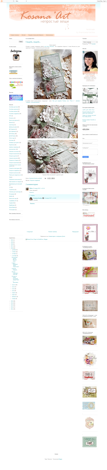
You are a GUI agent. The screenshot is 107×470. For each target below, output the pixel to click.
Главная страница (15, 35)
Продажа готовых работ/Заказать (35, 35)
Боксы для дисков (13, 120)
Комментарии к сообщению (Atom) (57, 236)
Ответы (33, 195)
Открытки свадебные (35, 180)
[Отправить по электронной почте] (48, 178)
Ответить (31, 192)
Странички (11, 189)
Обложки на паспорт (14, 151)
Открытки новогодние (14, 168)
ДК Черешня (12, 129)
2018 (12, 244)
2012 (12, 307)
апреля (14, 292)
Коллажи (11, 140)
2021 (12, 240)
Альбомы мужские (13, 109)
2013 (12, 305)
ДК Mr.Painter (12, 136)
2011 (12, 309)
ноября (14, 251)
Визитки (11, 122)
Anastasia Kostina (37, 198)
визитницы (11, 124)
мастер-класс (12, 149)
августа (14, 284)
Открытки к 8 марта (13, 160)
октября (14, 253)
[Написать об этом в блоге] (49, 178)
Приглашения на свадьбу (15, 181)
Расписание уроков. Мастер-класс (14, 259)
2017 (12, 246)
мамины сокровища (13, 147)
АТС (10, 115)
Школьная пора (13, 198)
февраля (14, 296)
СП (10, 187)
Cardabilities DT (12, 200)
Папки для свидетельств (15, 175)
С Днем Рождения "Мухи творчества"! (15, 264)
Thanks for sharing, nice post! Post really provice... (89, 116)
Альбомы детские (13, 107)
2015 (12, 301)
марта (13, 294)
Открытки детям (13, 156)
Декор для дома (13, 127)
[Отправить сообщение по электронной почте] (45, 178)
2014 (12, 303)
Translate (93, 44)
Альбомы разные (13, 111)
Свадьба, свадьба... (15, 269)
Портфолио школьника (14, 179)
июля (13, 286)
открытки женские (13, 158)
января (14, 298)
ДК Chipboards (12, 131)
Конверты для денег (14, 142)
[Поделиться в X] (51, 178)
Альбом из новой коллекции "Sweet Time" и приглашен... (15, 279)
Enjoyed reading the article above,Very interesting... (88, 112)
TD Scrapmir (12, 209)
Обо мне (23, 35)
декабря (14, 249)
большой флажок (35, 102)
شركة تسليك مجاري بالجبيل (88, 109)
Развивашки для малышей (15, 184)
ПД (10, 177)
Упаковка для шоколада (15, 191)
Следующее (30, 231)
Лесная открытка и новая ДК (15, 273)
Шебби (10, 196)
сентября (14, 255)
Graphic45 (11, 203)
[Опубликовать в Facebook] (52, 178)
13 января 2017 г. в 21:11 (39, 188)
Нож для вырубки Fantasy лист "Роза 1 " (63, 100)
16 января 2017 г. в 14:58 (50, 198)
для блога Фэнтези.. (49, 46)
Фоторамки (11, 194)
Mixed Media (12, 207)
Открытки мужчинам (14, 162)
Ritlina (31, 188)
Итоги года (11, 138)
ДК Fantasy (12, 133)
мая (13, 290)
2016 (12, 248)
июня (13, 288)
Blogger (60, 459)
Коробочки (11, 144)
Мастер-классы (49, 35)
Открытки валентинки (14, 153)
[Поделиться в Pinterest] (54, 178)
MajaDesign (12, 205)
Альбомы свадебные (14, 113)
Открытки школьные (14, 172)
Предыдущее (75, 231)
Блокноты (11, 118)
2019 (12, 242)
